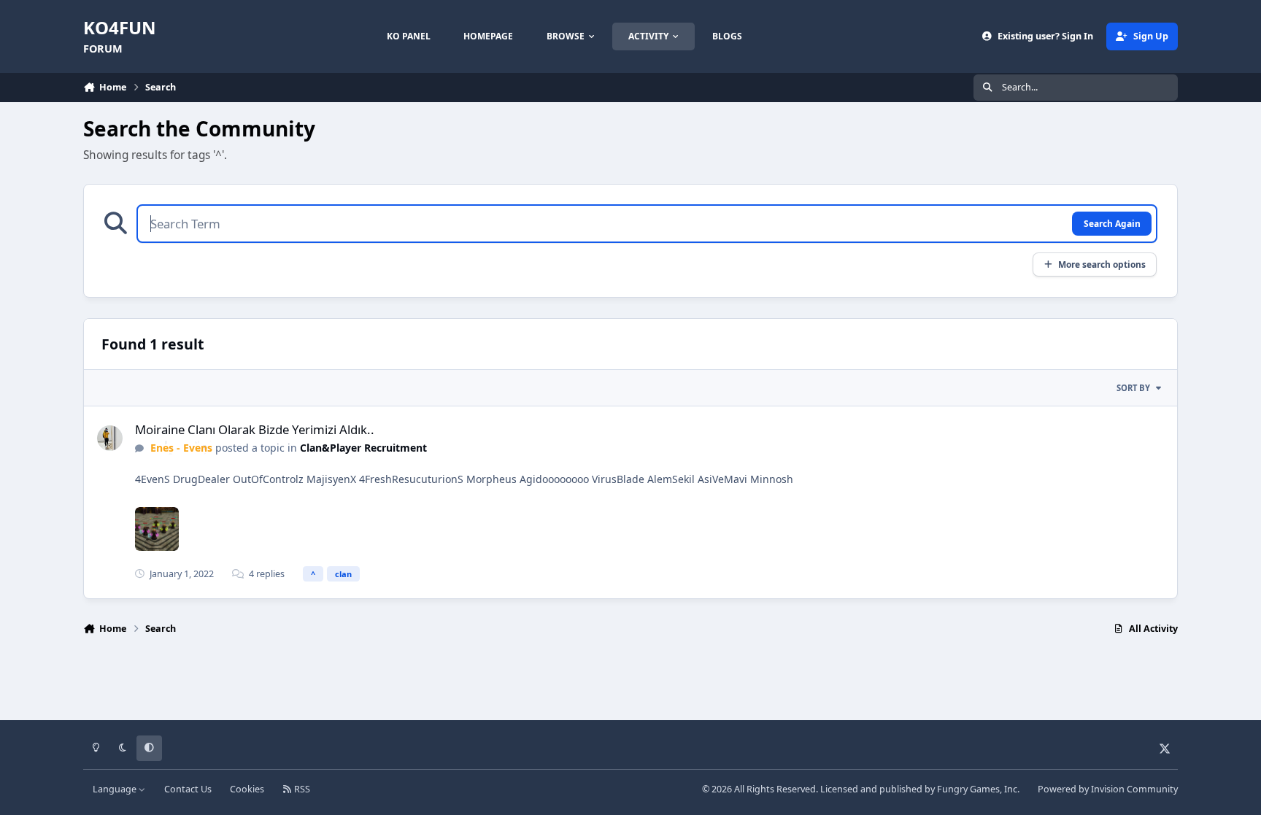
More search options (1102, 264)
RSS (301, 789)
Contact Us (188, 789)
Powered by (1108, 789)
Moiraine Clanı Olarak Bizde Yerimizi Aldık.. (254, 429)
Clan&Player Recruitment (363, 448)
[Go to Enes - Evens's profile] (110, 438)
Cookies (247, 789)
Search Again (1112, 223)
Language (116, 789)
